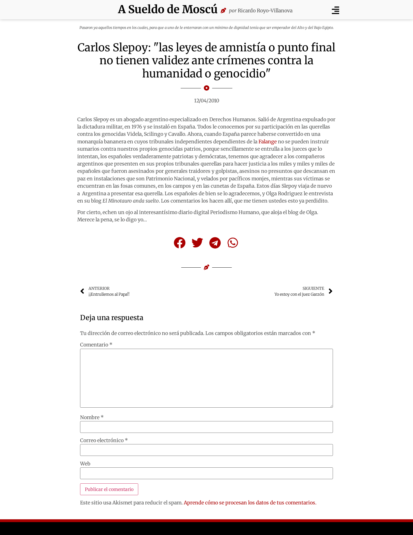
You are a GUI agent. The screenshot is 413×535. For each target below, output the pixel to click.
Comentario (96, 345)
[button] (335, 10)
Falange (267, 142)
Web (85, 464)
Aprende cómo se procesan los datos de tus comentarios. (250, 503)
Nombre (92, 417)
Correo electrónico (104, 440)
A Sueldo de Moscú (168, 9)
